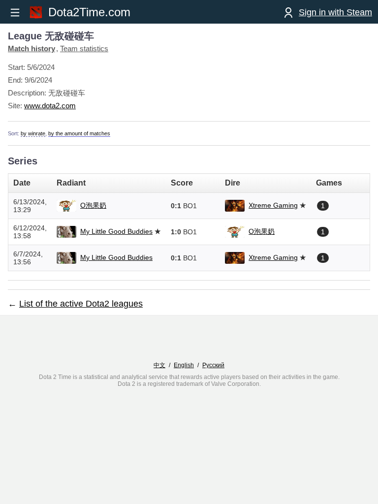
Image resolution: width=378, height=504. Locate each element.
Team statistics (84, 48)
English (184, 365)
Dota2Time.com (89, 12)
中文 (159, 365)
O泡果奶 (93, 205)
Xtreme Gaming (273, 205)
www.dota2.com (50, 105)
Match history (31, 48)
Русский (213, 365)
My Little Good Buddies (116, 231)
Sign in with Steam (335, 12)
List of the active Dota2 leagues (81, 304)
